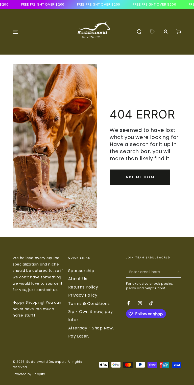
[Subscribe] (178, 271)
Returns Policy (83, 287)
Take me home (140, 177)
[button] (139, 31)
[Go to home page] (92, 31)
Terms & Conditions (89, 303)
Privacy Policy (83, 295)
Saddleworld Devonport (46, 361)
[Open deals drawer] (152, 31)
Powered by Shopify (29, 374)
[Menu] (15, 31)
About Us (77, 279)
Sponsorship (81, 271)
